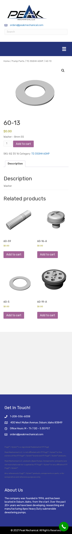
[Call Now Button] (64, 526)
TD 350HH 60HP (34, 61)
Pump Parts (18, 61)
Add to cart (23, 143)
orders (13, 434)
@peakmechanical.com (30, 434)
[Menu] (64, 49)
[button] (63, 70)
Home (6, 61)
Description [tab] (15, 163)
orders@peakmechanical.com (26, 25)
